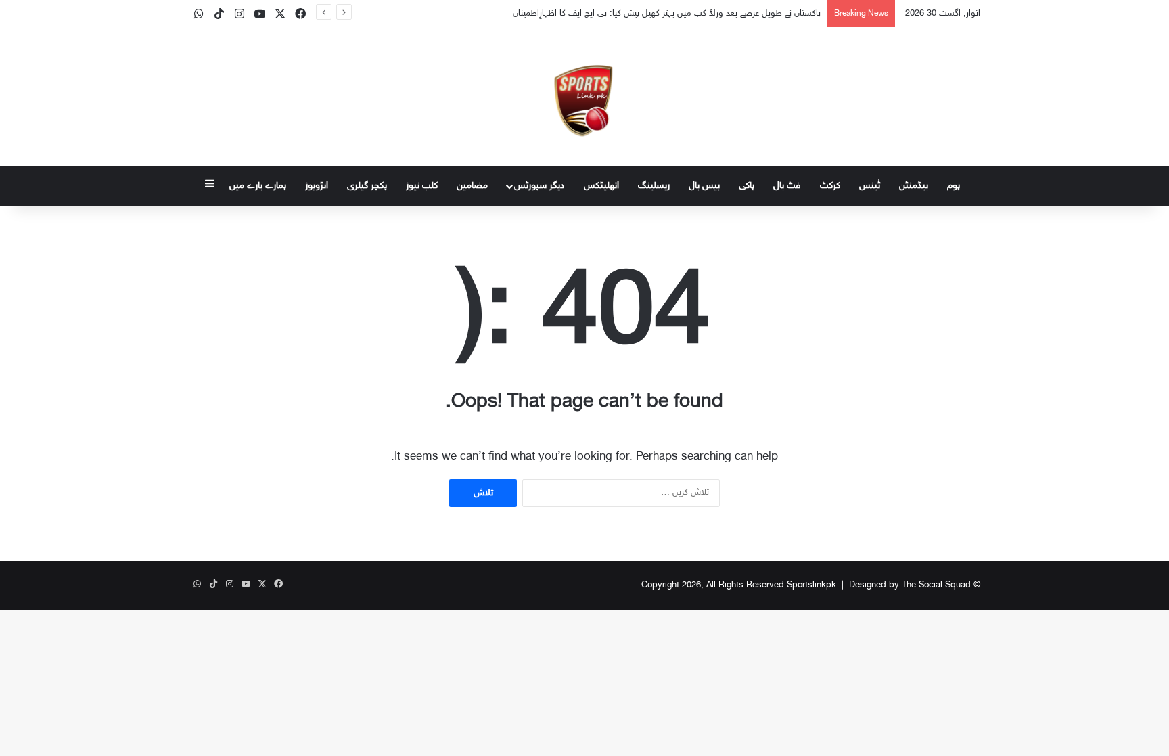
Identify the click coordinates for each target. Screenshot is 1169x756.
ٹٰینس (869, 186)
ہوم (953, 186)
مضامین (472, 186)
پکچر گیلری (367, 186)
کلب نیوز (422, 186)
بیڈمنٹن (913, 186)
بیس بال (704, 186)
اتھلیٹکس (601, 186)
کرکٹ (830, 186)
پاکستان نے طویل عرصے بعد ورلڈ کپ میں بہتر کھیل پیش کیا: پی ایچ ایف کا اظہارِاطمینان (667, 13)
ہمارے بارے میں (257, 186)
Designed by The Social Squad (910, 585)
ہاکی (746, 186)
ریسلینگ (654, 186)
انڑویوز (316, 186)
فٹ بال (787, 186)
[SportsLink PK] (584, 98)
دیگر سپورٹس (539, 186)
